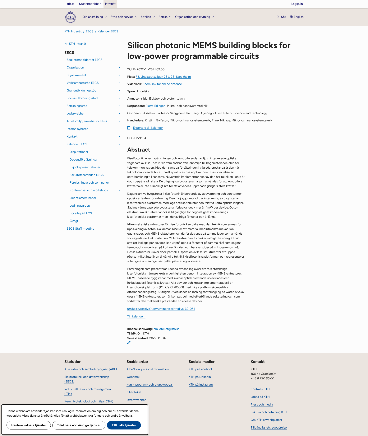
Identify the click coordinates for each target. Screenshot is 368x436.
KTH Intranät (73, 31)
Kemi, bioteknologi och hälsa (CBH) (88, 401)
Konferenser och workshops (89, 190)
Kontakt (72, 136)
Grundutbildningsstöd (81, 90)
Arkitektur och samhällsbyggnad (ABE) (90, 369)
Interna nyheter (77, 129)
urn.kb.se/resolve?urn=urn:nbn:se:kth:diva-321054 (161, 309)
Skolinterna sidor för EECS (85, 60)
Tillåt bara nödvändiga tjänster (79, 425)
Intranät (110, 4)
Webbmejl (133, 377)
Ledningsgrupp (80, 205)
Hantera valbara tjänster (28, 425)
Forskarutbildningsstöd (82, 98)
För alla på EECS (81, 213)
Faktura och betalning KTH (269, 412)
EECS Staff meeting (80, 228)
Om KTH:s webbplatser (266, 420)
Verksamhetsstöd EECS (83, 83)
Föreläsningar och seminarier (89, 182)
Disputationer (79, 152)
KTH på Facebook (201, 369)
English (299, 17)
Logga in (297, 4)
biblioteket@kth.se (166, 329)
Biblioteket (134, 392)
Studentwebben (90, 4)
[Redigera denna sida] (129, 342)
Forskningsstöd (77, 106)
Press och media (262, 404)
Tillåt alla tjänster (124, 425)
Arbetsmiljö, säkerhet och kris (87, 121)
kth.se (71, 4)
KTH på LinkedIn (200, 377)
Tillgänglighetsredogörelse (269, 427)
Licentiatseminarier (83, 198)
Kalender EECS (108, 31)
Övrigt (74, 221)
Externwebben (136, 400)
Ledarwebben (76, 113)
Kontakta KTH (260, 389)
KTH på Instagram (201, 384)
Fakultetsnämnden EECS (87, 175)
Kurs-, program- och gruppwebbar (150, 384)
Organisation (75, 67)
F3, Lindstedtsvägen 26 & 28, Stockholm (163, 76)
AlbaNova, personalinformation (148, 369)
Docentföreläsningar (84, 159)
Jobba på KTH (260, 397)
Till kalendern (136, 316)
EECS (90, 31)
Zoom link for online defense (162, 84)
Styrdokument (76, 75)
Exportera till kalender (148, 127)
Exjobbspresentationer (85, 167)
